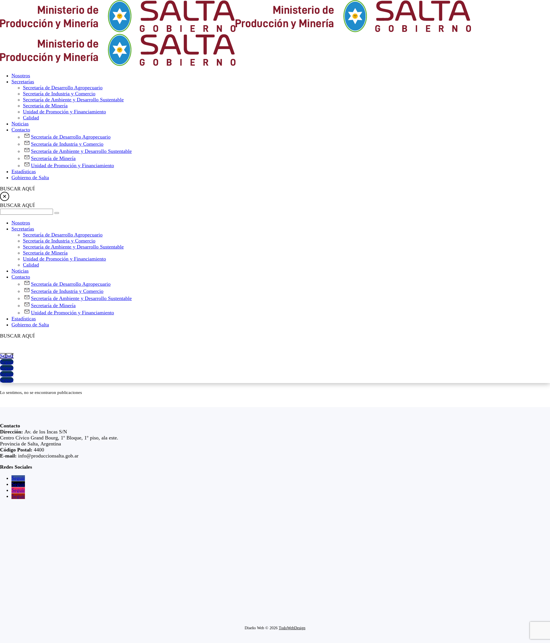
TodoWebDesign (292, 628)
